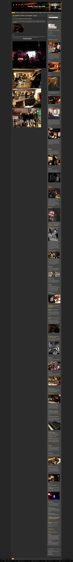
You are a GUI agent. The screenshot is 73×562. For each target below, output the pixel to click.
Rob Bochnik (50, 372)
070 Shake (49, 127)
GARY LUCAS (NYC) (51, 393)
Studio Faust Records (36, 6)
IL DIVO (49, 534)
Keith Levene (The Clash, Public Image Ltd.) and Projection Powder (53, 337)
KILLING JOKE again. (51, 529)
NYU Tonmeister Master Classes (52, 39)
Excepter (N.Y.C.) (50, 453)
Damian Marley (50, 266)
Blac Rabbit (49, 149)
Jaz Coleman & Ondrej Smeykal (52, 466)
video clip (53, 93)
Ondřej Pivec (50, 187)
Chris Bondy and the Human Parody (53, 438)
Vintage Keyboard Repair (53, 391)
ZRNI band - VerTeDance (51, 432)
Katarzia (49, 75)
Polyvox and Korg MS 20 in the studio (53, 416)
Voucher (49, 61)
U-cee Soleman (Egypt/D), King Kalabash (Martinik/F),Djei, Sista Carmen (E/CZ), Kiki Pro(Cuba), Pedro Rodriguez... (54, 518)
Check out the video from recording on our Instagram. (54, 225)
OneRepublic (50, 292)
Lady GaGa (50, 541)
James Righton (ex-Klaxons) (52, 250)
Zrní (48, 484)
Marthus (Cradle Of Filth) (51, 513)
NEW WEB (49, 23)
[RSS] (13, 559)
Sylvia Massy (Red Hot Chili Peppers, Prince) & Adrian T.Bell (53, 228)
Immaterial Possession (51, 107)
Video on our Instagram (51, 205)
